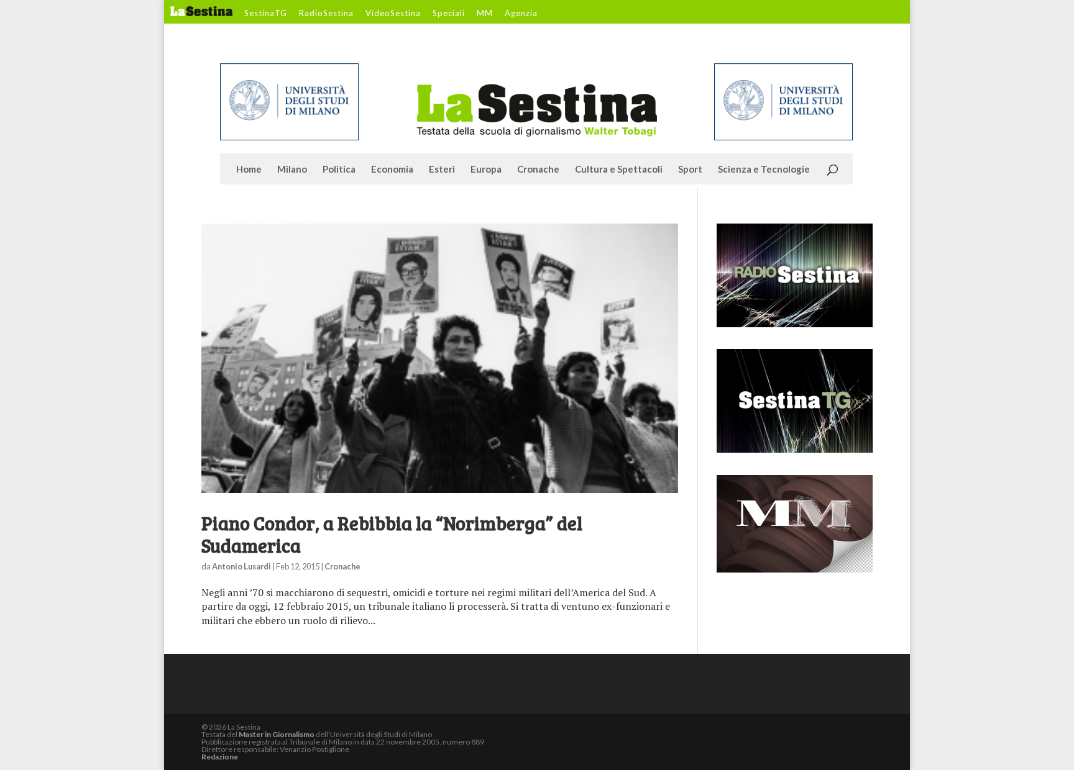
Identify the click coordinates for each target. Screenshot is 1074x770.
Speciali (449, 13)
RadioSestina (326, 13)
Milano (292, 169)
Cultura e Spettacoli (619, 169)
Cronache (538, 169)
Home (249, 169)
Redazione (219, 756)
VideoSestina (393, 13)
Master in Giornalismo (276, 734)
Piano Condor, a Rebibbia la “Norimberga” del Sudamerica (391, 534)
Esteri (442, 169)
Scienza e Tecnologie (764, 169)
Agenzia (521, 13)
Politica (339, 169)
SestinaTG (265, 13)
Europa (486, 169)
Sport (690, 169)
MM (485, 13)
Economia (392, 169)
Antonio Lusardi (241, 566)
